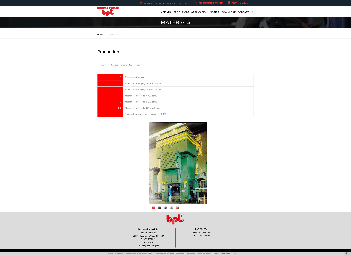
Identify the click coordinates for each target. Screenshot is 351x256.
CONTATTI (244, 12)
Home (100, 34)
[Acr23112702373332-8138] (171, 208)
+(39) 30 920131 (241, 3)
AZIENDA (166, 12)
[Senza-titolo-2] (165, 208)
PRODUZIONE (181, 12)
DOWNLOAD (228, 12)
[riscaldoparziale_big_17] (177, 208)
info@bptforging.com (210, 3)
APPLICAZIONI (199, 12)
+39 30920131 (150, 239)
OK (234, 253)
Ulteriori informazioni (221, 253)
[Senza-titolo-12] (153, 208)
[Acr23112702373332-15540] (159, 208)
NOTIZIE (215, 12)
